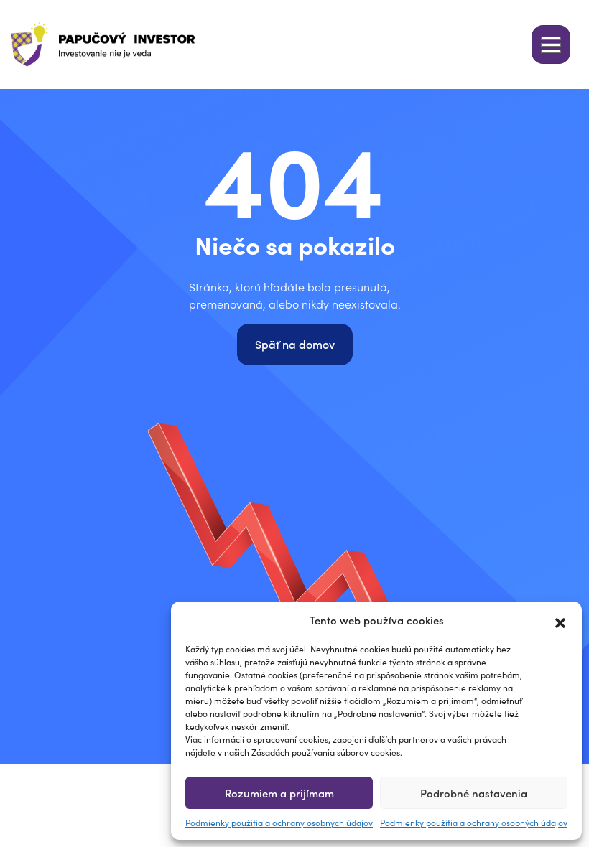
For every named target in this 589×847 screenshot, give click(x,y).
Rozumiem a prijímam (279, 792)
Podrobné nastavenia (473, 792)
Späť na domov (295, 344)
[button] (560, 620)
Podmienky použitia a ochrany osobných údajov (279, 822)
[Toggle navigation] (551, 44)
